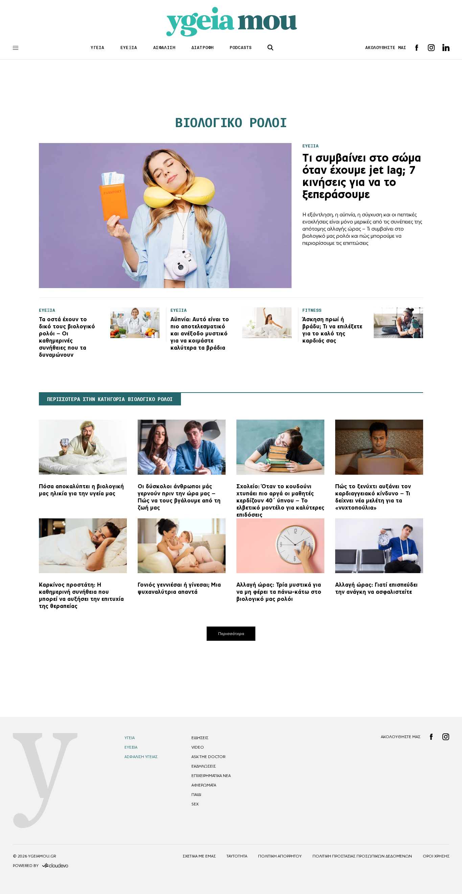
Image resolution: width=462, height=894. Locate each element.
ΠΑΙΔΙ (196, 794)
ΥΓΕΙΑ (98, 47)
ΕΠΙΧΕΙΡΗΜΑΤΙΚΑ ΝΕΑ (211, 775)
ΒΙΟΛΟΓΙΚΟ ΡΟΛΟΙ (231, 123)
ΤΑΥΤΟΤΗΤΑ (237, 856)
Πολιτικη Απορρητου (280, 856)
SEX (195, 804)
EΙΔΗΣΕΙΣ (199, 737)
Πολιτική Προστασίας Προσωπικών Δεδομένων (362, 856)
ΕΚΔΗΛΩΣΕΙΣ (203, 766)
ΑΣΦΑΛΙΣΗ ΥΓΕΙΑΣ (141, 756)
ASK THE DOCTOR (208, 756)
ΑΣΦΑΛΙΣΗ (164, 47)
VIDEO (197, 747)
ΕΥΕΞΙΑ (128, 47)
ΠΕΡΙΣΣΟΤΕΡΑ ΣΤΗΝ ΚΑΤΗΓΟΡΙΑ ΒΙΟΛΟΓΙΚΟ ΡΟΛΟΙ (110, 399)
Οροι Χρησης (436, 856)
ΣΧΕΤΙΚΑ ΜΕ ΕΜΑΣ (199, 856)
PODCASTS (241, 47)
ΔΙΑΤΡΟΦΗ (202, 47)
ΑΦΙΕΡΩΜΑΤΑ (203, 785)
